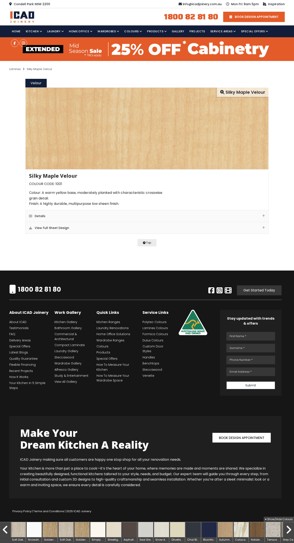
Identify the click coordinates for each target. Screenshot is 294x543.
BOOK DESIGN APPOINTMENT (256, 17)
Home (16, 31)
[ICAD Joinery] (23, 16)
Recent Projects (21, 371)
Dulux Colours (152, 340)
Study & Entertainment (71, 375)
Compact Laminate (69, 345)
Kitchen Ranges (108, 322)
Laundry (54, 31)
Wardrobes (107, 31)
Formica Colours (155, 334)
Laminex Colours (155, 328)
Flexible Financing (22, 365)
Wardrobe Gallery (68, 363)
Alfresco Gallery (66, 369)
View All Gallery (65, 382)
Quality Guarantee (23, 358)
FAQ (12, 334)
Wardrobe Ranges (110, 340)
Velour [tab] (36, 83)
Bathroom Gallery (68, 328)
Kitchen (33, 31)
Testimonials (19, 328)
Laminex (15, 69)
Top (148, 242)
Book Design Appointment (241, 437)
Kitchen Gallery (65, 322)
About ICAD (17, 322)
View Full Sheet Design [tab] (51, 228)
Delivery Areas (20, 340)
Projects (197, 31)
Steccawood (64, 357)
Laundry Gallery (66, 351)
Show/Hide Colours (280, 519)
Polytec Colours (154, 322)
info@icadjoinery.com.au (202, 4)
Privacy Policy (21, 511)
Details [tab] (39, 216)
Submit (250, 385)
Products (155, 31)
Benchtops (150, 363)
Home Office (79, 31)
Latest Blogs (18, 352)
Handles (148, 357)
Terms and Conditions (48, 511)
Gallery (178, 31)
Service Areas (221, 31)
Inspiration (276, 4)
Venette (148, 375)
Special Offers (253, 31)
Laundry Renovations (112, 328)
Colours (131, 31)
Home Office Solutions (113, 334)
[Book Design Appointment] (241, 431)
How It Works (18, 377)
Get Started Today (259, 290)
